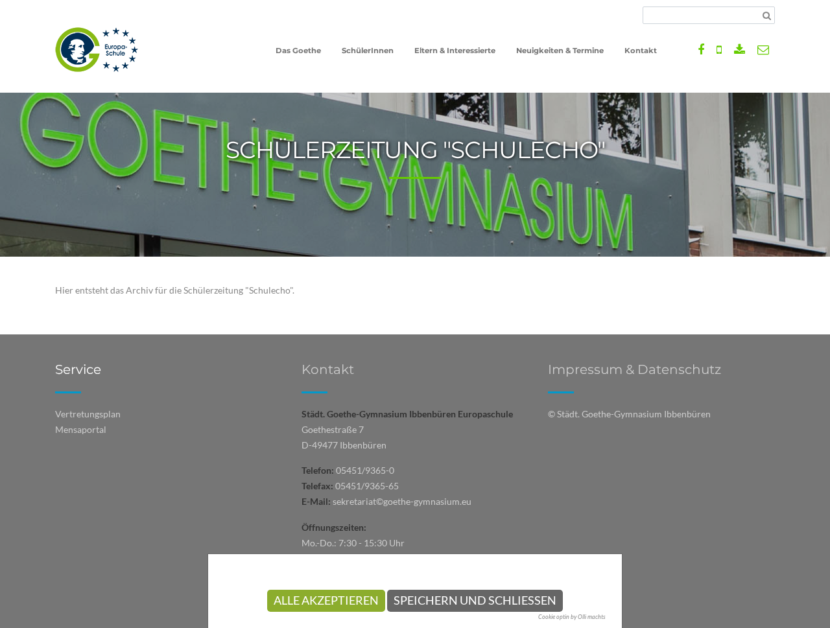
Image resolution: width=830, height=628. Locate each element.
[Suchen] (767, 15)
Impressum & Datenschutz (634, 369)
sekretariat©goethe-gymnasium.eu (402, 501)
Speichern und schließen (475, 600)
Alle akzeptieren (326, 600)
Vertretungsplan (88, 413)
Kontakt (328, 369)
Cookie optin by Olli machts (572, 616)
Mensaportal (80, 429)
